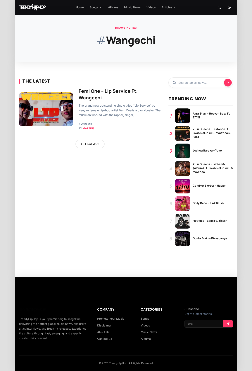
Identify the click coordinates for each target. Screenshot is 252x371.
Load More (92, 144)
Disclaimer (104, 325)
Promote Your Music (110, 318)
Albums (146, 339)
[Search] (219, 7)
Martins (88, 128)
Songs (145, 318)
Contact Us (104, 339)
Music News (149, 332)
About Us (103, 332)
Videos (145, 325)
